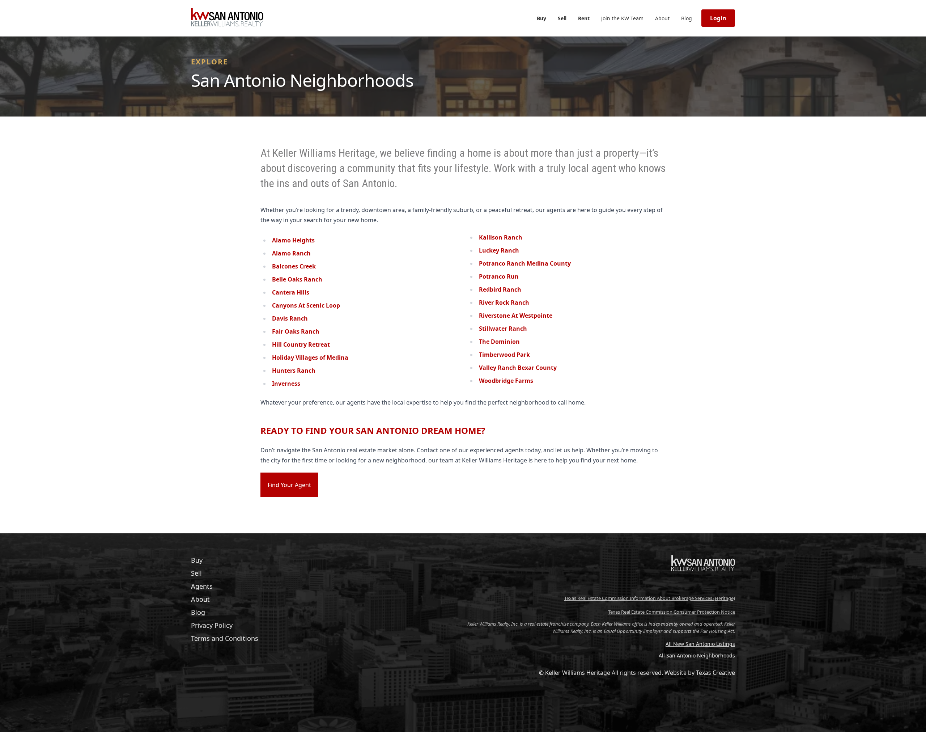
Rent (584, 18)
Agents (202, 586)
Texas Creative (715, 673)
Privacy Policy (212, 625)
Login (718, 18)
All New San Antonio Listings (700, 643)
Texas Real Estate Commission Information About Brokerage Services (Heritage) (649, 598)
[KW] (703, 586)
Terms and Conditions (224, 638)
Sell (562, 18)
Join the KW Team (622, 18)
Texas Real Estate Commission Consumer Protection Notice (671, 612)
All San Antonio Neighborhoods (697, 655)
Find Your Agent (289, 485)
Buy (541, 18)
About (662, 18)
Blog (686, 18)
